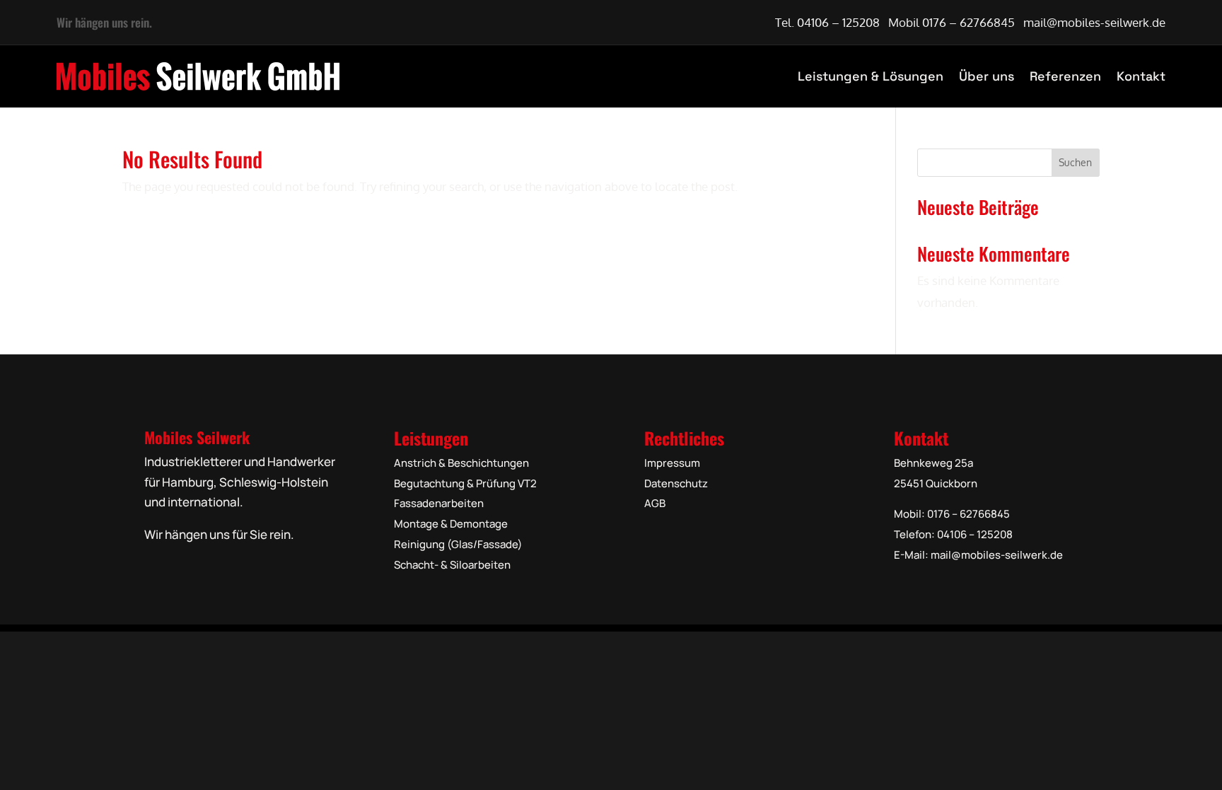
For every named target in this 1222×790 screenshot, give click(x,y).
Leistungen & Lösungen (870, 76)
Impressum (672, 462)
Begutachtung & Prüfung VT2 (465, 483)
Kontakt (1141, 76)
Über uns (986, 76)
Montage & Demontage (451, 523)
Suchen (1075, 162)
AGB (654, 503)
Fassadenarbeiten (439, 503)
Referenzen (1065, 76)
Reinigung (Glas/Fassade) (458, 544)
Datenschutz (676, 483)
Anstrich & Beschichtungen (461, 462)
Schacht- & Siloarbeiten (452, 564)
